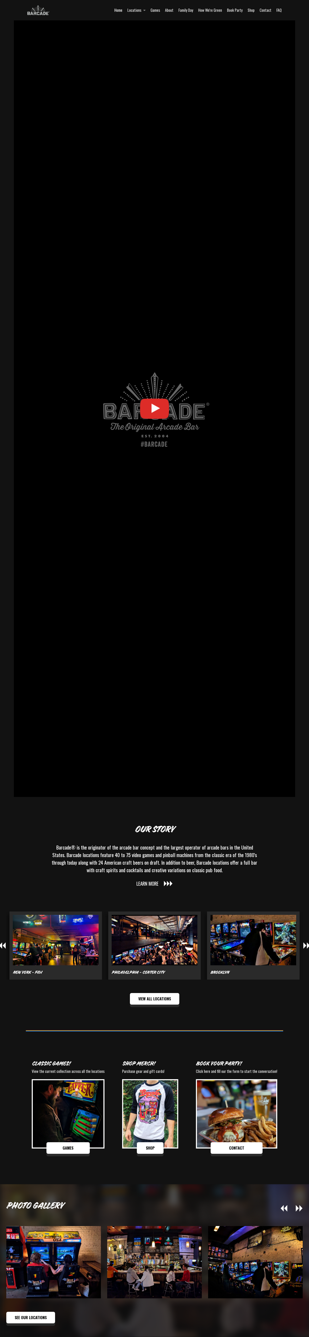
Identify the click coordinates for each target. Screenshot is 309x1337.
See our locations (31, 1317)
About (169, 10)
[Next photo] (299, 1208)
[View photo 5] (53, 1262)
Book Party (235, 10)
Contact (265, 10)
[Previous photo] (284, 1208)
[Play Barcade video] (154, 408)
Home (118, 10)
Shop (251, 10)
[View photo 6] (154, 1262)
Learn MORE (147, 883)
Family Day (185, 10)
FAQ (279, 10)
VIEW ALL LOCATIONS (154, 998)
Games (155, 10)
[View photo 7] (255, 1262)
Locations (134, 10)
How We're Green (210, 10)
